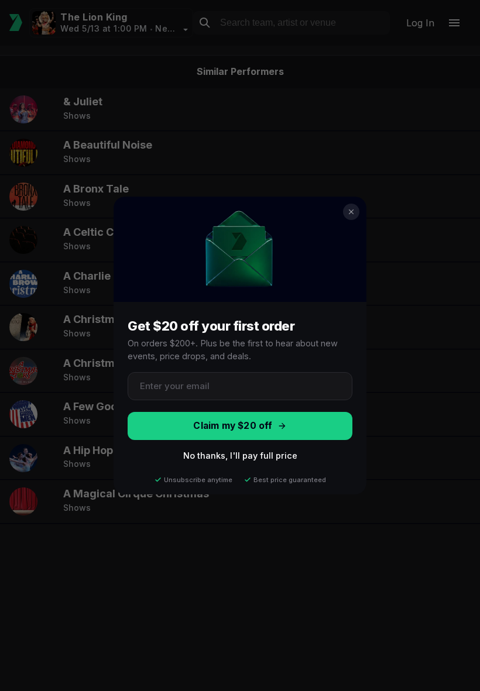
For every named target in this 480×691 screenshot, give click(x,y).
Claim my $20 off (232, 425)
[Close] (351, 212)
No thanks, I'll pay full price (240, 455)
